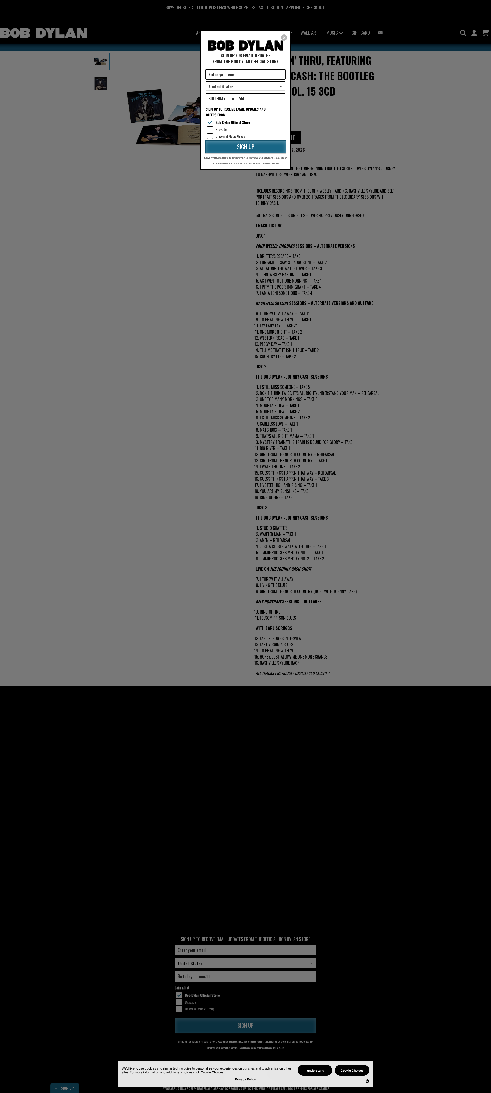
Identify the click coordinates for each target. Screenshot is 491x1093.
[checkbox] (246, 122)
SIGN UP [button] (245, 146)
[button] (284, 37)
